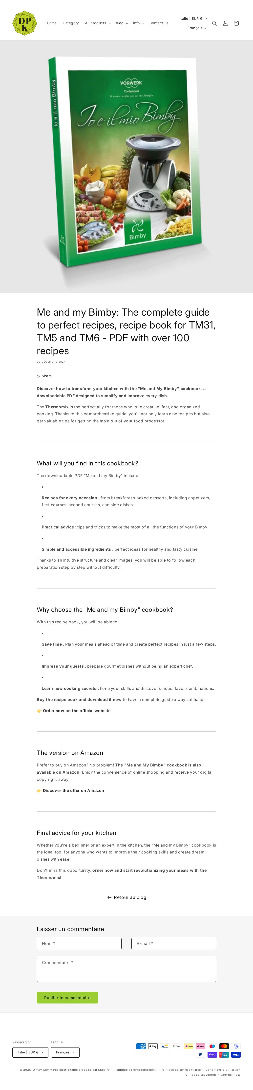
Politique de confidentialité (181, 1069)
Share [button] (47, 376)
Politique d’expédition (200, 1074)
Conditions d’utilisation (223, 1069)
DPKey (37, 1069)
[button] (97, 23)
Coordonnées (231, 1074)
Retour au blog (130, 897)
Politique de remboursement (135, 1069)
